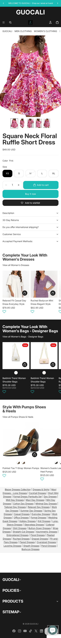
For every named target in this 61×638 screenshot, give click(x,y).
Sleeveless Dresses (34, 524)
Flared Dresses (27, 542)
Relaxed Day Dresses (39, 507)
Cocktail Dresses (37, 493)
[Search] (10, 22)
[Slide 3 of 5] (30, 123)
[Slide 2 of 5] (22, 123)
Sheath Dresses (31, 545)
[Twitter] (36, 631)
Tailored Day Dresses (15, 507)
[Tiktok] (30, 631)
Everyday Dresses (41, 514)
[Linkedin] (41, 631)
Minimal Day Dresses (46, 503)
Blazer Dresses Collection (18, 489)
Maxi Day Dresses (35, 500)
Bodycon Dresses (30, 549)
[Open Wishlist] (4, 311)
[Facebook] (14, 631)
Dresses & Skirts (41, 489)
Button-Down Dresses (39, 528)
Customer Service (12, 234)
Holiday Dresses (27, 521)
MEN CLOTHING (23, 31)
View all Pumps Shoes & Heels (18, 417)
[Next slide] (54, 292)
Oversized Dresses (46, 542)
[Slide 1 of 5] (14, 123)
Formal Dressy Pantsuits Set (27, 496)
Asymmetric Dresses (46, 531)
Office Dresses (21, 517)
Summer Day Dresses (31, 510)
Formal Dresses (38, 517)
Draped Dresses (40, 538)
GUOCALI (7, 31)
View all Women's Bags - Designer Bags (23, 336)
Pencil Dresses (48, 545)
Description (8, 213)
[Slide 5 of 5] (46, 123)
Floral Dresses (37, 535)
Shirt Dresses (19, 528)
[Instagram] (19, 631)
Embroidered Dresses (17, 535)
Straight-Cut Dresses (23, 531)
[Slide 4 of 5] (38, 123)
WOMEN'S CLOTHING (45, 31)
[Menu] (3, 22)
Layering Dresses (12, 545)
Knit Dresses (44, 521)
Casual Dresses (22, 514)
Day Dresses (50, 496)
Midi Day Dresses (15, 500)
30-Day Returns (11, 220)
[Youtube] (25, 631)
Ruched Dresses (21, 538)
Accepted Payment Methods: (18, 241)
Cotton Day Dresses (23, 503)
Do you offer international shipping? (21, 227)
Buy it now (30, 194)
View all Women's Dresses (16, 265)
